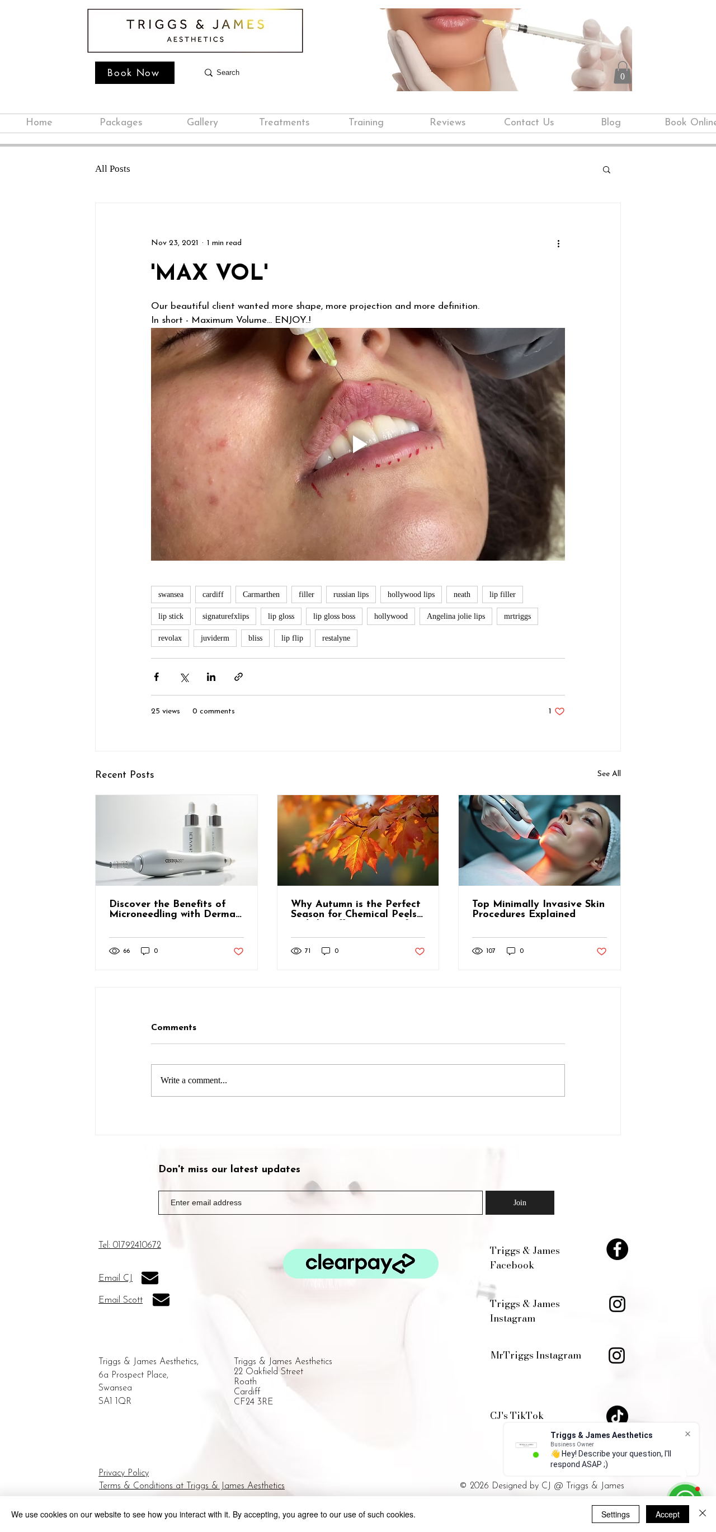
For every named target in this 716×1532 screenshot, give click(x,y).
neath (462, 594)
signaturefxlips (225, 616)
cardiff (213, 594)
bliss (255, 638)
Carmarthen (261, 594)
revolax (170, 638)
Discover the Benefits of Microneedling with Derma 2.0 (172, 910)
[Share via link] (238, 676)
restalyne (336, 638)
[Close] (702, 1514)
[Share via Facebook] (156, 676)
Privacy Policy (123, 1473)
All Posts (112, 168)
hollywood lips (411, 594)
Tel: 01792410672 (129, 1245)
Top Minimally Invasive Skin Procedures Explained (538, 910)
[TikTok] (617, 1416)
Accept (668, 1514)
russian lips (351, 594)
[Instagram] (617, 1304)
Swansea (115, 1388)
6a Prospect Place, (133, 1375)
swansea (170, 594)
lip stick (170, 616)
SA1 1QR (114, 1401)
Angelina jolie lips (456, 616)
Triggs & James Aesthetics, (148, 1361)
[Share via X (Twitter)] (183, 676)
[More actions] (558, 243)
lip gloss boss (334, 616)
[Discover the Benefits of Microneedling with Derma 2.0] (176, 840)
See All (609, 774)
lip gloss (281, 616)
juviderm (215, 638)
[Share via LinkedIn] (211, 676)
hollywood (391, 616)
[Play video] (358, 444)
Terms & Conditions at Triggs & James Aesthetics (192, 1486)
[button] (622, 72)
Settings (615, 1514)
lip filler (502, 594)
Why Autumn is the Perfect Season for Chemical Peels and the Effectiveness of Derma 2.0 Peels (356, 910)
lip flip (292, 638)
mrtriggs (517, 616)
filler (306, 594)
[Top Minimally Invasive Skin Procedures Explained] (539, 840)
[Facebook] (617, 1249)
